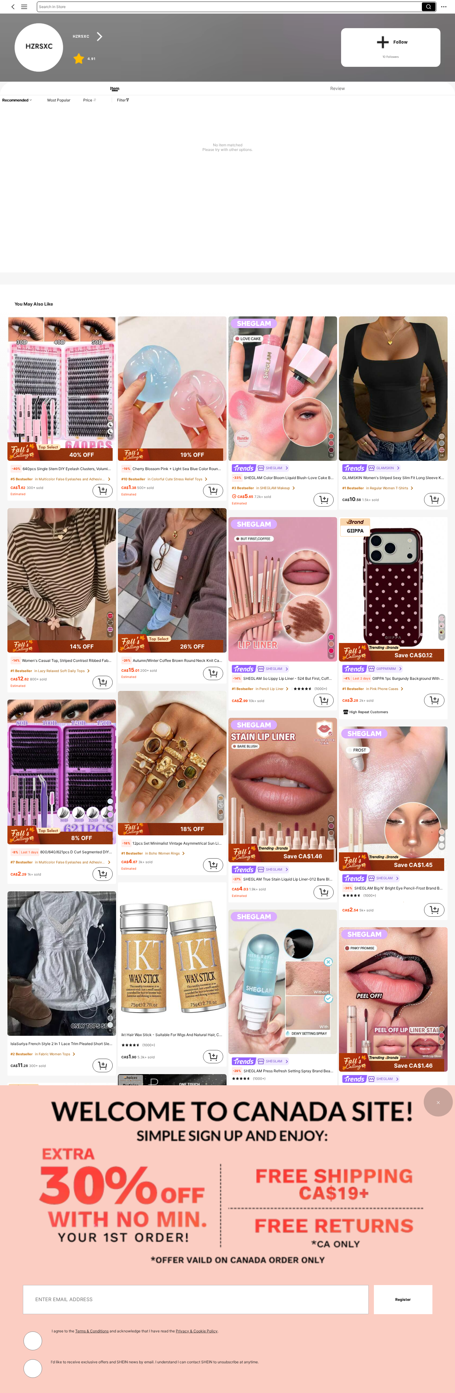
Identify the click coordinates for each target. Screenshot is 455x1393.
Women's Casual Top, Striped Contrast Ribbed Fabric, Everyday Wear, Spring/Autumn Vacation (62, 660)
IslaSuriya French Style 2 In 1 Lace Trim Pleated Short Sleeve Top (62, 1043)
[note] (16, 469)
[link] (39, 48)
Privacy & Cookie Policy (197, 1331)
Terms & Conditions (92, 1331)
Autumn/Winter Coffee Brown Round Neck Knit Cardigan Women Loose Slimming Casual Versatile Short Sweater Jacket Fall (172, 660)
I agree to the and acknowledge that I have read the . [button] (135, 1331)
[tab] (112, 88)
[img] (61, 451)
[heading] (199, 36)
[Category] (24, 7)
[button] (13, 7)
